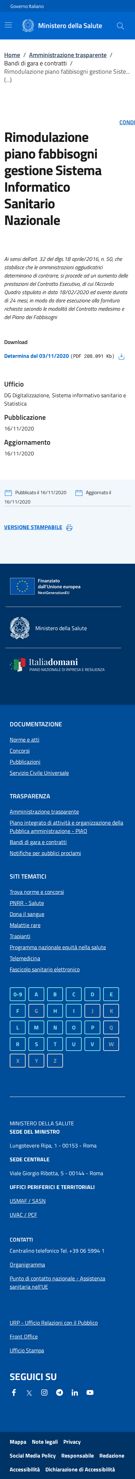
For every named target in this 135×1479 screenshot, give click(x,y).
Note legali (45, 1441)
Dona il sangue (27, 914)
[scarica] (121, 356)
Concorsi (20, 750)
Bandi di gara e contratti (38, 842)
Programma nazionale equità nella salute (58, 947)
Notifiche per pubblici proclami (45, 853)
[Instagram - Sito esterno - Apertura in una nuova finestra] (44, 1392)
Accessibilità (25, 1469)
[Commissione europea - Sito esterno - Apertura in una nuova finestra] (46, 586)
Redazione (111, 1455)
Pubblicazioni (25, 761)
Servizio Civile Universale (39, 773)
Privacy (72, 1441)
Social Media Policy (33, 1455)
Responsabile (77, 1455)
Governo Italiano (27, 6)
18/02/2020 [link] (74, 292)
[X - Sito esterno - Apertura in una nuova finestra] (29, 1392)
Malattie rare (25, 925)
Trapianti (20, 936)
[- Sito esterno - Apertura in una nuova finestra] (90, 1392)
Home (12, 55)
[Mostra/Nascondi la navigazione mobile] (8, 25)
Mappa (18, 1441)
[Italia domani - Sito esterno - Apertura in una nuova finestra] (62, 665)
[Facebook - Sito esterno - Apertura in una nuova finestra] (14, 1392)
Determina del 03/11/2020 (36, 356)
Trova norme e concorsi (37, 892)
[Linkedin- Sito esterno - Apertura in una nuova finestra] (75, 1392)
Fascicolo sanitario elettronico (45, 969)
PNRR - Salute (27, 903)
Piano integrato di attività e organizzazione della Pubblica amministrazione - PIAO (66, 826)
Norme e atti (24, 739)
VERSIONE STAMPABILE (33, 527)
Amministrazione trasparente (68, 55)
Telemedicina (25, 958)
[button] (120, 25)
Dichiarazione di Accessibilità (80, 1469)
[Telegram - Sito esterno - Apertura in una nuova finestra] (59, 1392)
